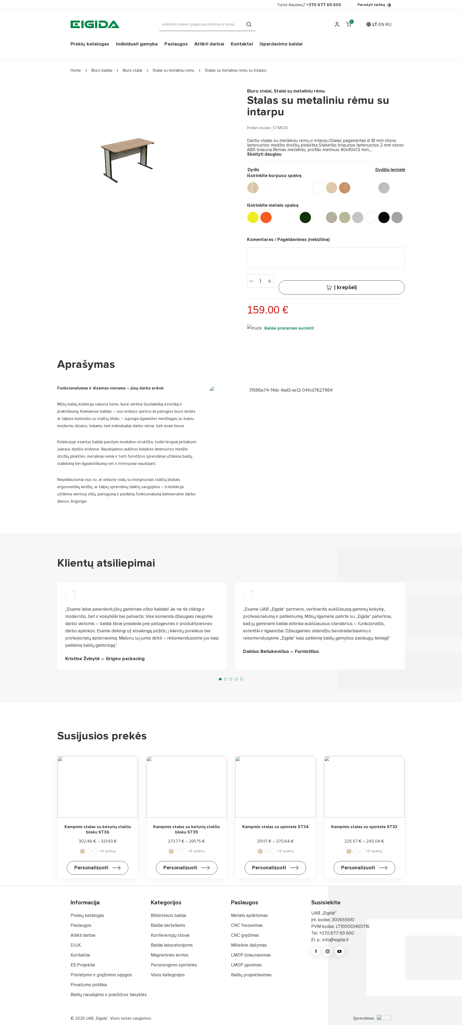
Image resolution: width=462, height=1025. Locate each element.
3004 (279, 217)
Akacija (253, 188)
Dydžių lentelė (390, 169)
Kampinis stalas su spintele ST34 (275, 826)
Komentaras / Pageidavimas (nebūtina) (288, 239)
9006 (397, 217)
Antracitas (279, 188)
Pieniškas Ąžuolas (371, 188)
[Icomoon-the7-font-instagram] (327, 951)
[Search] (249, 24)
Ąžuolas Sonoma (305, 188)
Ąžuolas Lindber (292, 188)
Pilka (384, 188)
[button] (220, 679)
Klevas (358, 188)
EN (381, 24)
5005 (292, 217)
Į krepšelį (345, 287)
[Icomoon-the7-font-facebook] (315, 951)
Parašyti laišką (371, 5)
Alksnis (266, 188)
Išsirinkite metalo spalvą (272, 205)
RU (388, 24)
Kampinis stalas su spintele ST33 (364, 826)
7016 (318, 217)
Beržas (331, 188)
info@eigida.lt (335, 940)
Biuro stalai (259, 91)
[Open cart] (348, 24)
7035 (358, 217)
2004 (266, 217)
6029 (305, 217)
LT (374, 24)
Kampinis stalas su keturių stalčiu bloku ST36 (97, 829)
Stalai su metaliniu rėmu (299, 91)
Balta (318, 188)
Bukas (345, 188)
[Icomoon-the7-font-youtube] (339, 951)
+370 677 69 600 (336, 933)
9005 (384, 217)
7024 (331, 217)
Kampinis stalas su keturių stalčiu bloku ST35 (186, 829)
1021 (253, 217)
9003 (371, 217)
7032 (345, 217)
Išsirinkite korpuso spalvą (274, 175)
